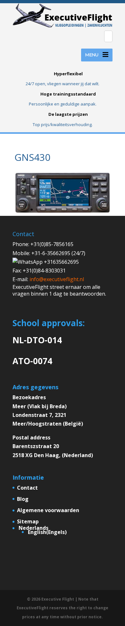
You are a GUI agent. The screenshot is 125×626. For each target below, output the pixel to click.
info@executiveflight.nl (56, 279)
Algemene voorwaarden (48, 510)
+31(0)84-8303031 (44, 270)
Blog (23, 498)
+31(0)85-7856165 (51, 244)
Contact (27, 487)
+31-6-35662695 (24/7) (58, 253)
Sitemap (28, 521)
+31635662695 (61, 261)
